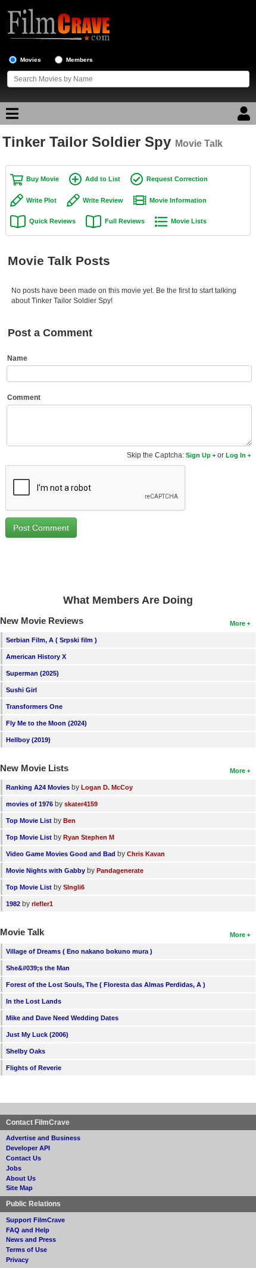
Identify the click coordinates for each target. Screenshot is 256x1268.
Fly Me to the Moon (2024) (46, 723)
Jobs (13, 1168)
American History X (36, 656)
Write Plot (41, 200)
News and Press (31, 1239)
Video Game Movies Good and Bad (60, 853)
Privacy (17, 1259)
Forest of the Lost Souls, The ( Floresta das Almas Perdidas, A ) (105, 984)
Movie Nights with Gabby (45, 870)
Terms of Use (26, 1249)
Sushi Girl (21, 689)
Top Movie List (29, 820)
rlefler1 (42, 903)
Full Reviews (125, 221)
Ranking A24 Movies (38, 787)
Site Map (19, 1187)
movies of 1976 (29, 804)
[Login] (245, 116)
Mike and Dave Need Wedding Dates (62, 1017)
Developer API (28, 1148)
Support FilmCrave (35, 1219)
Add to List (102, 178)
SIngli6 (74, 887)
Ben (69, 820)
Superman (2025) (32, 673)
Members (79, 59)
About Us (21, 1178)
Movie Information (178, 200)
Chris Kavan (146, 853)
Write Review (103, 200)
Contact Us (23, 1158)
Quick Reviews (52, 221)
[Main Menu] (10, 116)
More (237, 623)
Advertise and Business (43, 1137)
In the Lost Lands (33, 1001)
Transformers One (34, 706)
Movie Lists (189, 221)
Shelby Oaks (25, 1051)
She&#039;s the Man (38, 967)
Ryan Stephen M (88, 837)
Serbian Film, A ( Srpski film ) (51, 640)
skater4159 (81, 804)
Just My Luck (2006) (37, 1034)
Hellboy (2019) (28, 739)
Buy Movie (42, 178)
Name (17, 358)
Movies (30, 59)
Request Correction (177, 178)
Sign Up (198, 455)
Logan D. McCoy (107, 787)
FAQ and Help (27, 1230)
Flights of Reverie (33, 1067)
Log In (236, 455)
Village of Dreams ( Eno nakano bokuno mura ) (79, 951)
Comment (23, 397)
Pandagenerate (119, 870)
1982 (13, 903)
